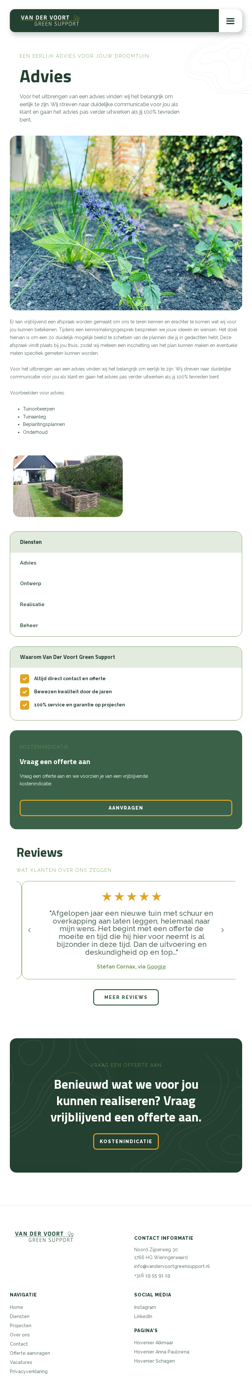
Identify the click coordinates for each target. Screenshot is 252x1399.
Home (16, 1307)
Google (150, 967)
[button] (230, 20)
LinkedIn (143, 1316)
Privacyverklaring (29, 1371)
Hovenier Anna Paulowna (161, 1351)
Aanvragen (126, 808)
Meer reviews (126, 997)
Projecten (21, 1325)
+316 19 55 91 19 (152, 1275)
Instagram (145, 1307)
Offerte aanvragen (30, 1353)
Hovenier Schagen (154, 1361)
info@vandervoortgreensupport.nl (172, 1266)
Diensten (20, 1316)
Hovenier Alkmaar (153, 1342)
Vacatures (21, 1362)
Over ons (20, 1334)
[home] (50, 20)
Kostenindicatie (126, 1141)
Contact (19, 1344)
